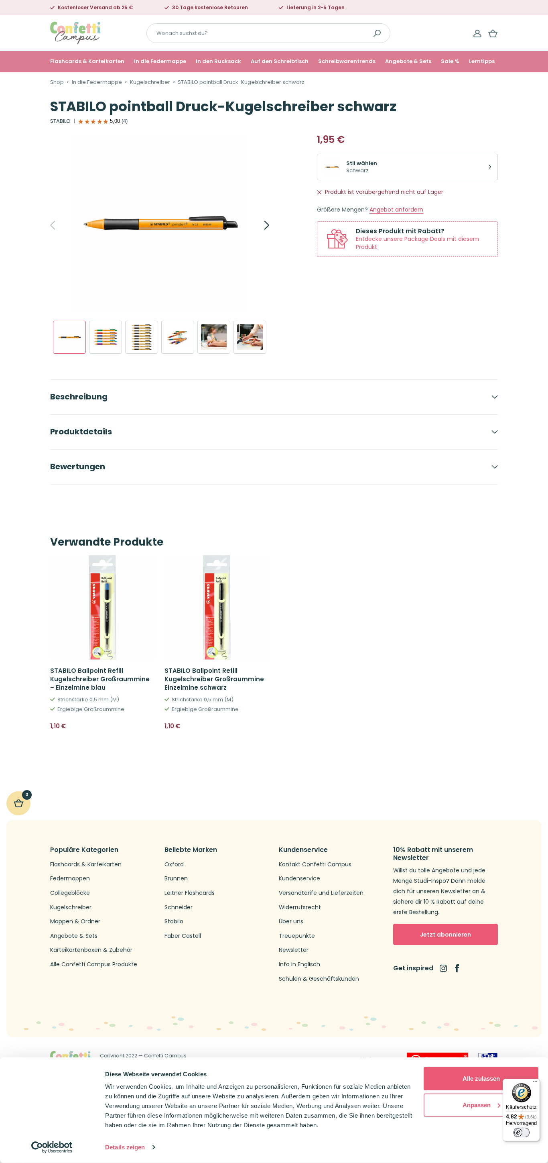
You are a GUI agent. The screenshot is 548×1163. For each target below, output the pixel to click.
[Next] (258, 225)
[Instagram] (443, 968)
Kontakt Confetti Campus (315, 864)
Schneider (178, 907)
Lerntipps (482, 61)
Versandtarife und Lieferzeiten (321, 893)
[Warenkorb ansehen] (493, 33)
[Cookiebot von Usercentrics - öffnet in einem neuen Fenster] (52, 1147)
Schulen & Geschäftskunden (319, 979)
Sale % (450, 61)
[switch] (521, 1132)
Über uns (291, 921)
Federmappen (70, 878)
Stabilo (173, 921)
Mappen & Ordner (75, 921)
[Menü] (535, 1083)
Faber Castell (182, 936)
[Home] (75, 33)
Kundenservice (299, 878)
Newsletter (294, 950)
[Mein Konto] (477, 33)
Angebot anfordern (396, 210)
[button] (145, 726)
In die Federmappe (160, 61)
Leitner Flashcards (189, 893)
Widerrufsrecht (300, 907)
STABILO (60, 121)
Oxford (174, 864)
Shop (57, 82)
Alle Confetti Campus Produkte (93, 964)
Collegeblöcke (70, 893)
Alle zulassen (481, 1078)
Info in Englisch (299, 964)
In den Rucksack (218, 61)
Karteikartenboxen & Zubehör (91, 950)
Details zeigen (125, 1147)
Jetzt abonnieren (445, 935)
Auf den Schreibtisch (280, 61)
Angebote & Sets (408, 61)
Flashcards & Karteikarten (87, 61)
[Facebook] (457, 968)
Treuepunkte (297, 936)
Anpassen (477, 1104)
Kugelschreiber (150, 82)
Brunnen (176, 878)
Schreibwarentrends (346, 61)
